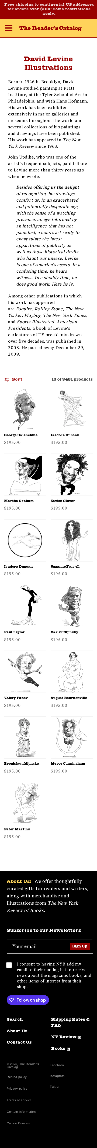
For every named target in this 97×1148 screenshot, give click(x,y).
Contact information (21, 1111)
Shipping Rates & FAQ (70, 1023)
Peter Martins (17, 829)
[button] (9, 29)
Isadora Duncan (65, 435)
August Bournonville (69, 698)
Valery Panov (16, 698)
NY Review (63, 1037)
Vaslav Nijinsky (65, 632)
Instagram (57, 1076)
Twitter (56, 1087)
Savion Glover (63, 501)
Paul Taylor (14, 632)
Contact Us (19, 1043)
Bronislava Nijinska (22, 764)
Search (15, 1020)
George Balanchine (20, 435)
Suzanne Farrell (65, 566)
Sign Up (79, 946)
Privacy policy (17, 1088)
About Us (17, 1031)
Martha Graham (19, 501)
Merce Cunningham (68, 764)
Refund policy (17, 1077)
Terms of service (19, 1100)
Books (58, 1049)
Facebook (57, 1065)
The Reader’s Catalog (23, 1065)
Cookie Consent (18, 1123)
